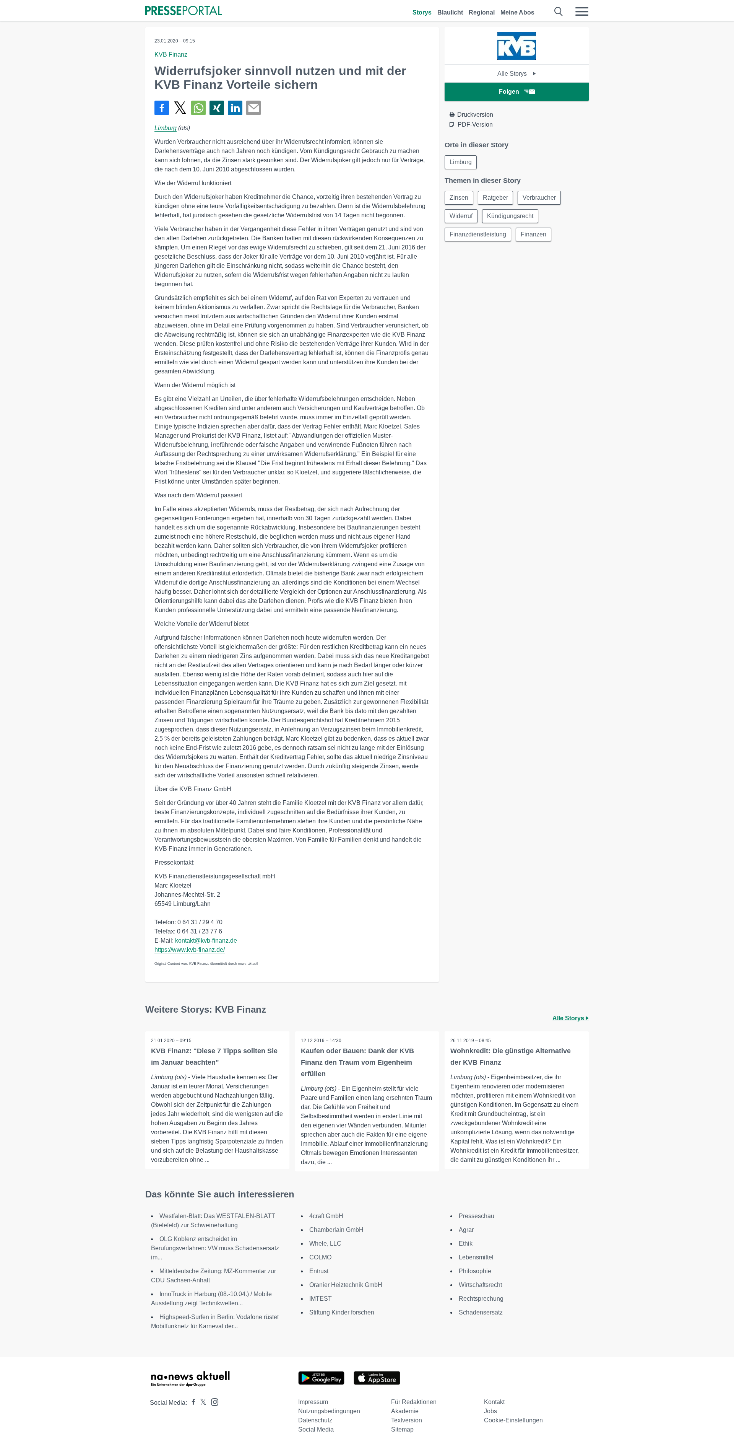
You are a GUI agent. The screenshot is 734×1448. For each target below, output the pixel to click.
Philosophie (475, 1271)
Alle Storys (512, 73)
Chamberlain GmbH (336, 1229)
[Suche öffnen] (558, 11)
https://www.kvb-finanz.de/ (189, 949)
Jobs (490, 1411)
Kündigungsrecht (510, 216)
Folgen (509, 91)
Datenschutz (315, 1420)
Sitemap (402, 1429)
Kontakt (494, 1402)
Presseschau (476, 1216)
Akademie (405, 1411)
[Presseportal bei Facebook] (191, 1402)
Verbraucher (539, 197)
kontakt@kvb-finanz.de (206, 940)
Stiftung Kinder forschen (341, 1312)
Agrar (466, 1229)
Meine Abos (517, 12)
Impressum (313, 1402)
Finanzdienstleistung (478, 234)
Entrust (318, 1271)
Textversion (406, 1420)
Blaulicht (450, 12)
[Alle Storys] (516, 57)
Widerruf (461, 216)
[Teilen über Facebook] (161, 108)
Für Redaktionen (414, 1402)
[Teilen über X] (180, 108)
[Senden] (253, 108)
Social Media (316, 1429)
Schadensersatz (481, 1312)
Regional (482, 12)
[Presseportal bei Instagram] (212, 1401)
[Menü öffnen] (582, 11)
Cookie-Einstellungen (513, 1420)
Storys (422, 12)
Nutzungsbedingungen (329, 1411)
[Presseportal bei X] (200, 1402)
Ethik (466, 1243)
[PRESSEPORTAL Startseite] (183, 11)
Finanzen (533, 234)
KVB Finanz (170, 54)
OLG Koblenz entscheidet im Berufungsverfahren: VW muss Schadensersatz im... (215, 1248)
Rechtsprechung (481, 1298)
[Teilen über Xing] (216, 108)
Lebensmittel (476, 1257)
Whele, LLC (325, 1243)
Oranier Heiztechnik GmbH (345, 1285)
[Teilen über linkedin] (235, 108)
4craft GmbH (326, 1216)
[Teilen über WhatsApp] (198, 108)
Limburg (165, 128)
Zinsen (459, 197)
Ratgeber (495, 197)
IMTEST (320, 1298)
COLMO (320, 1257)
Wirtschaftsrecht (480, 1285)
